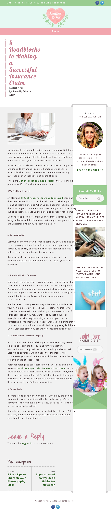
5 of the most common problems (37, 181)
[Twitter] (102, 2)
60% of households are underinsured (42, 198)
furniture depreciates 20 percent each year (41, 368)
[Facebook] (97, 2)
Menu (55, 31)
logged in (27, 443)
